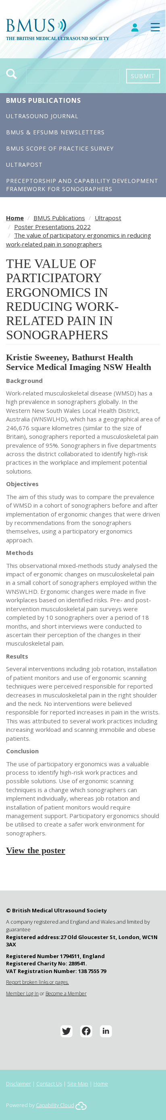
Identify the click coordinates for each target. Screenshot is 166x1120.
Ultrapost (24, 164)
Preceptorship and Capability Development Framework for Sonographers (82, 185)
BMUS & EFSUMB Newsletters (55, 132)
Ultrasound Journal (42, 116)
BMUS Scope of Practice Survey (60, 148)
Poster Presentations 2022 (52, 227)
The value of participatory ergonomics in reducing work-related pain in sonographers (78, 239)
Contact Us (49, 1083)
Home (15, 218)
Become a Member (66, 993)
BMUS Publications (43, 100)
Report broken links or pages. (37, 982)
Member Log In (22, 993)
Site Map (77, 1083)
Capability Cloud (55, 1105)
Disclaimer (18, 1083)
